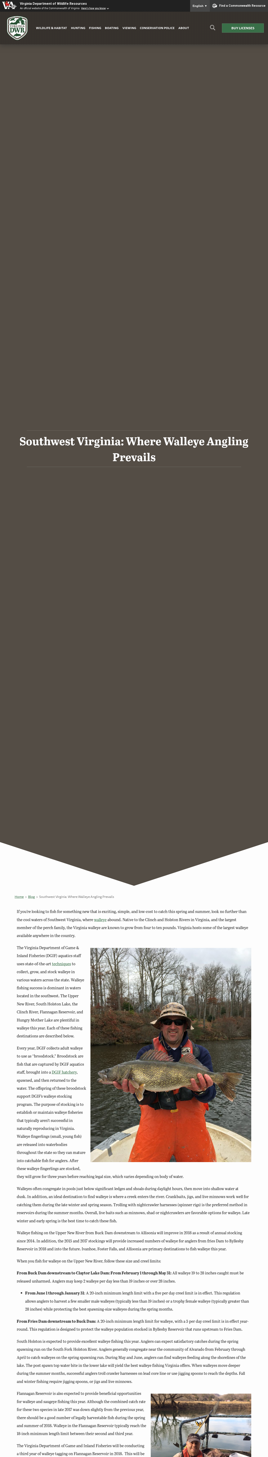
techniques (61, 964)
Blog (31, 896)
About (183, 28)
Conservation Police (157, 28)
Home (19, 896)
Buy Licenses (242, 28)
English (200, 6)
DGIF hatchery (64, 1072)
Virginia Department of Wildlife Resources (53, 4)
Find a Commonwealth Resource (242, 5)
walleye (100, 919)
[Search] (212, 29)
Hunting (78, 28)
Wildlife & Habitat (51, 28)
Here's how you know (93, 8)
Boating (112, 28)
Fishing (95, 28)
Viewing (129, 28)
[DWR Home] (17, 28)
